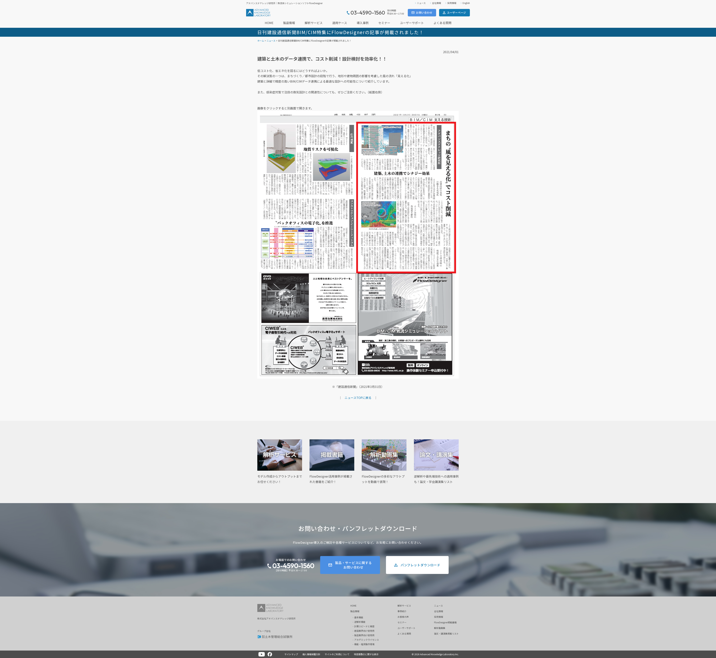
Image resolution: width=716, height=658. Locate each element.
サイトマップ (291, 654)
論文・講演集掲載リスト (446, 633)
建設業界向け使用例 (364, 630)
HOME (269, 23)
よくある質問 (442, 23)
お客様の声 (403, 616)
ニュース (421, 2)
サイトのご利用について (337, 654)
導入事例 (363, 23)
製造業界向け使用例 (364, 635)
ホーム (260, 40)
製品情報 (289, 23)
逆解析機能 (359, 621)
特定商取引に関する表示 (366, 654)
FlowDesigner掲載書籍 (445, 622)
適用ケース (339, 23)
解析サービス (314, 23)
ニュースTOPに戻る (358, 397)
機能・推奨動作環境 (364, 644)
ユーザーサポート (412, 23)
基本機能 (358, 617)
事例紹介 (402, 611)
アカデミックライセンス (366, 639)
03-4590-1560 (293, 565)
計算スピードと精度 (364, 626)
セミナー (384, 23)
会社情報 (436, 2)
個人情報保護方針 (311, 654)
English (466, 2)
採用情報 (451, 2)
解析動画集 (439, 627)
